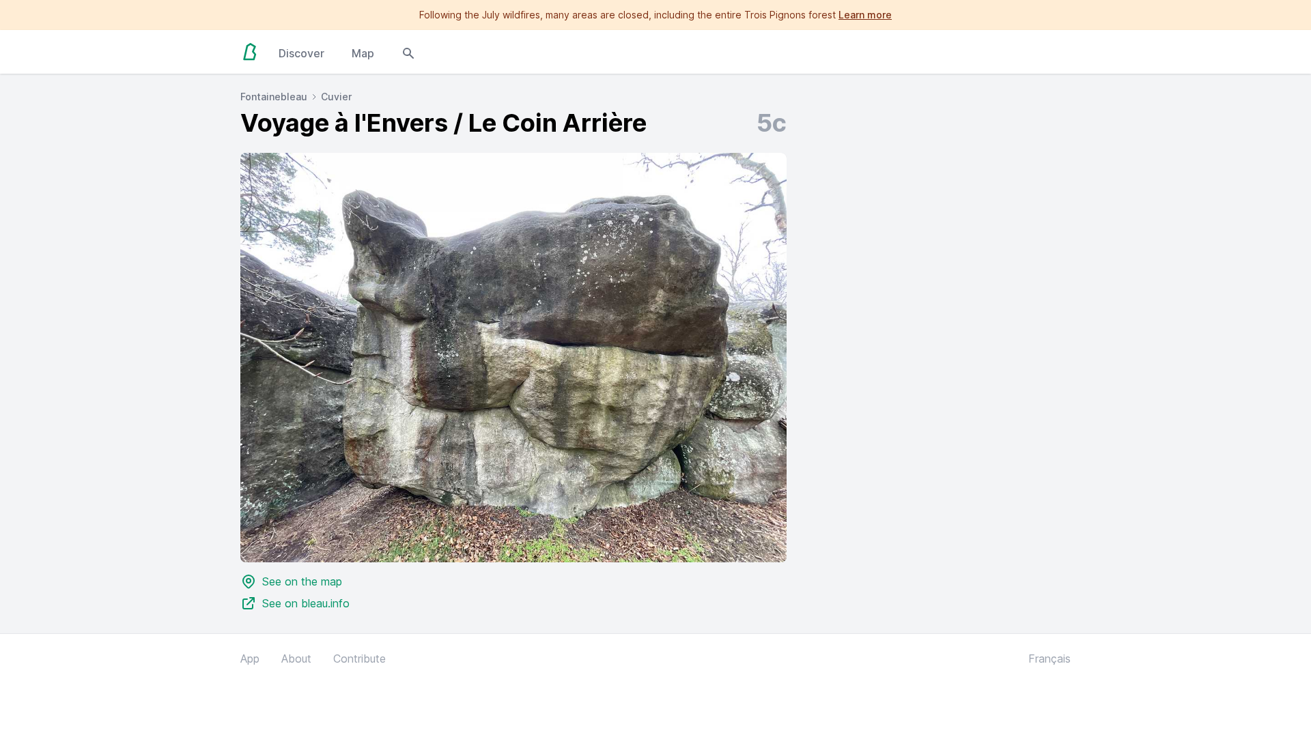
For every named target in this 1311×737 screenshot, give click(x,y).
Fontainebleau (273, 96)
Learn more (865, 14)
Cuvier (336, 96)
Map (363, 53)
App (249, 658)
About (296, 658)
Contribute (359, 658)
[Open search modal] (408, 52)
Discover (301, 53)
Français (1049, 658)
